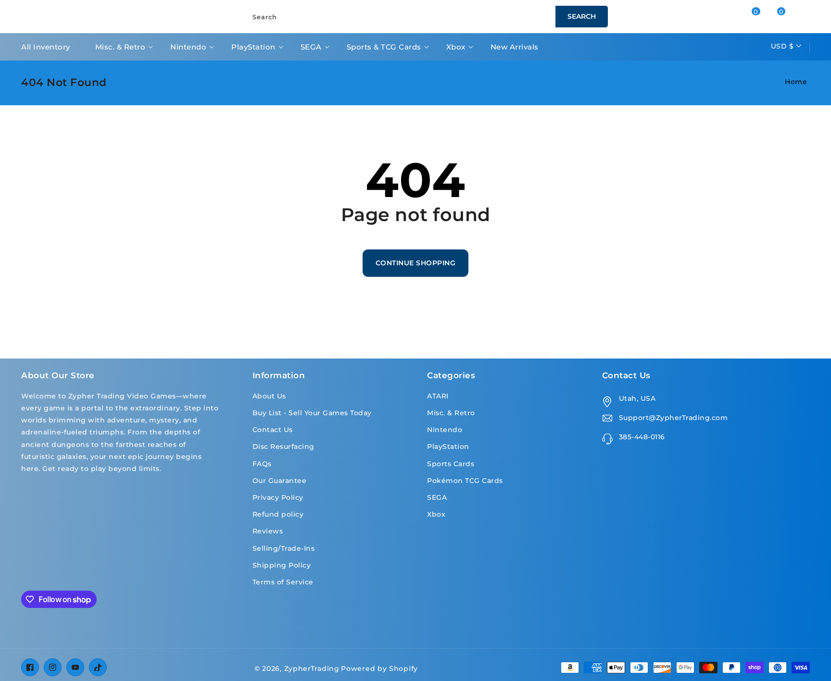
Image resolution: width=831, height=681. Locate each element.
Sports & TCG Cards (384, 46)
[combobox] (425, 16)
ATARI (438, 396)
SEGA (311, 46)
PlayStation (253, 46)
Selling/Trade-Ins (283, 548)
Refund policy (278, 514)
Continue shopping (416, 263)
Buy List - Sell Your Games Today (312, 413)
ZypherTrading (312, 668)
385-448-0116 (642, 437)
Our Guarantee (279, 480)
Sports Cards (450, 463)
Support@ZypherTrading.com (673, 417)
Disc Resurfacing (283, 446)
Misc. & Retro (120, 46)
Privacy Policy (277, 497)
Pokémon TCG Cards (465, 480)
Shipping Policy (281, 565)
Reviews (267, 531)
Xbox (456, 46)
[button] (789, 16)
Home (796, 81)
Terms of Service (283, 582)
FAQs (262, 463)
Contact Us (272, 429)
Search (581, 16)
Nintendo (188, 46)
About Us (269, 396)
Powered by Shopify (379, 668)
